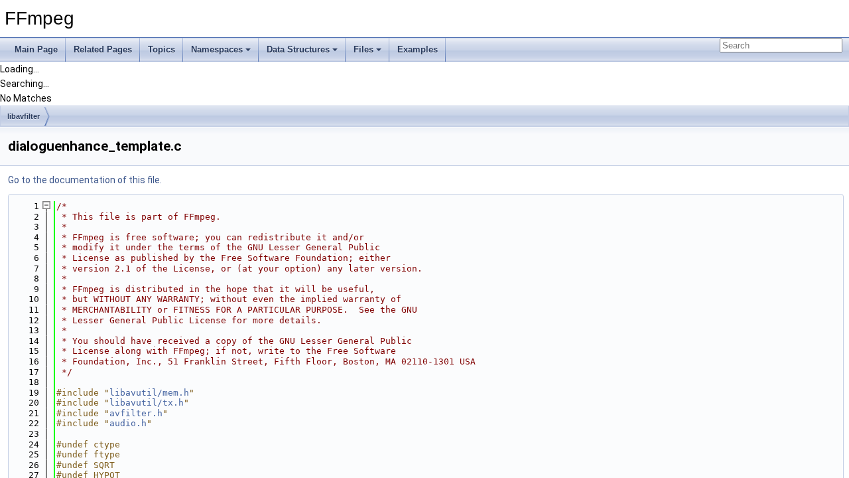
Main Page (36, 49)
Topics (161, 49)
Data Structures (298, 49)
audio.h (128, 423)
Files (363, 49)
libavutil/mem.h (149, 393)
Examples (417, 49)
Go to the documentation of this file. (85, 180)
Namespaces (217, 49)
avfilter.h (136, 413)
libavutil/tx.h (146, 403)
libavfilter (23, 116)
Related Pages (103, 49)
